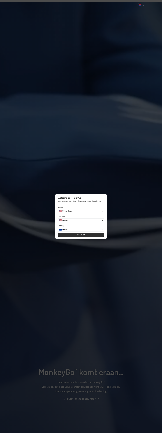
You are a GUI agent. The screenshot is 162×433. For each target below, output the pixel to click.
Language (61, 217)
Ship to (60, 207)
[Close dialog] (105, 195)
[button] (142, 5)
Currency (61, 226)
